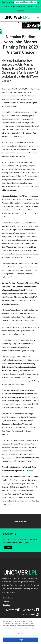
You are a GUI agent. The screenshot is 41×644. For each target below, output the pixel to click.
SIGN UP (8, 547)
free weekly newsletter (26, 2)
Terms (6, 601)
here (31, 471)
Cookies (6, 605)
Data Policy (8, 598)
